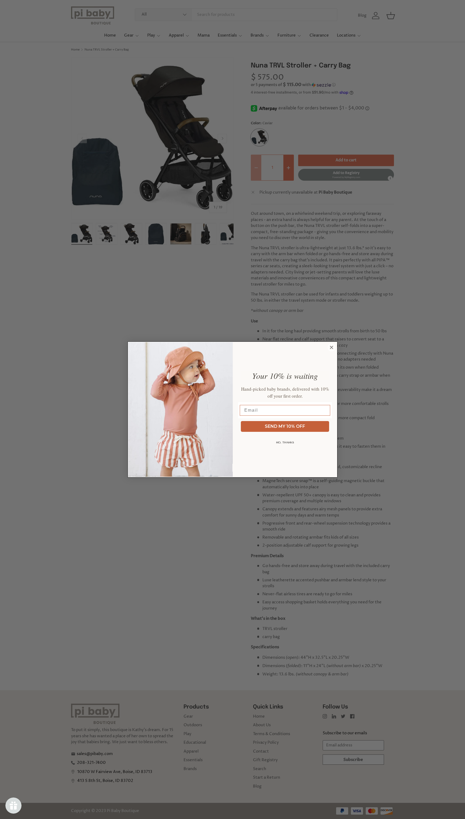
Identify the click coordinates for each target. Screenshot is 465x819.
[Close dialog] (331, 347)
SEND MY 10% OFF (285, 426)
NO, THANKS (285, 442)
